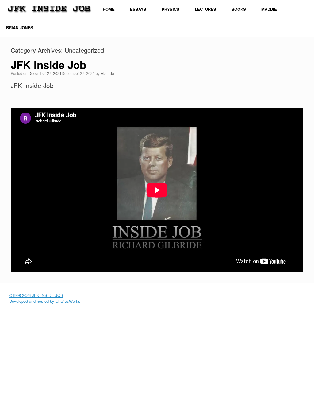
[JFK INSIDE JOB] (49, 7)
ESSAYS (138, 9)
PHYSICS (170, 9)
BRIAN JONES (19, 27)
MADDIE (269, 9)
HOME (109, 9)
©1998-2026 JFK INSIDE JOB (36, 295)
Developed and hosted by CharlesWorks (44, 301)
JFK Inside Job (48, 64)
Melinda (107, 73)
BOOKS (239, 9)
